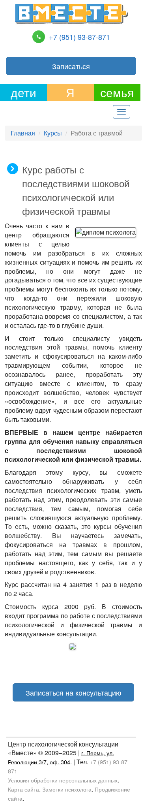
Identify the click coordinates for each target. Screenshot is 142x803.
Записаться (71, 66)
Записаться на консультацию (73, 692)
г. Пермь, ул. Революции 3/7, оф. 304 (61, 757)
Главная (23, 132)
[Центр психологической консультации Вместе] (71, 12)
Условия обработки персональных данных (63, 780)
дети (23, 92)
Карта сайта (23, 789)
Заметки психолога (67, 789)
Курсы (53, 132)
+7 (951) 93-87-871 (79, 37)
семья (117, 92)
